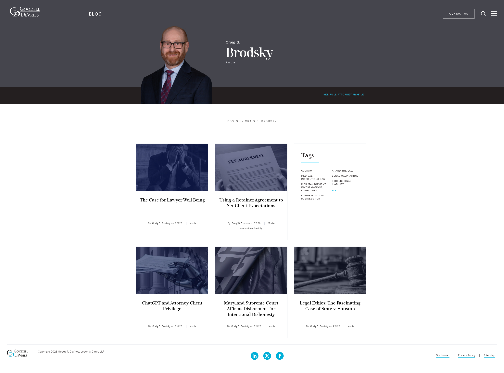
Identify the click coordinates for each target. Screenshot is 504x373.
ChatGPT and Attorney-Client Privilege (172, 306)
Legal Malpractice (345, 176)
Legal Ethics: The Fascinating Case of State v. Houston (330, 306)
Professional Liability (341, 183)
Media (193, 223)
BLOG (95, 14)
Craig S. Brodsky (161, 223)
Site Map (489, 355)
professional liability (251, 228)
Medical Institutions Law (313, 177)
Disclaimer (442, 355)
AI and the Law (342, 171)
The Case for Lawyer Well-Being (172, 200)
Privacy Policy (466, 355)
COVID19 (306, 171)
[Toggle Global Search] (483, 14)
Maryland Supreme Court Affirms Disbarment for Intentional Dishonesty (251, 309)
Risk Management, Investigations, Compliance (313, 187)
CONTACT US (458, 14)
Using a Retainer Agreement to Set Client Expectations (251, 203)
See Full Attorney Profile (343, 94)
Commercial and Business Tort (312, 197)
